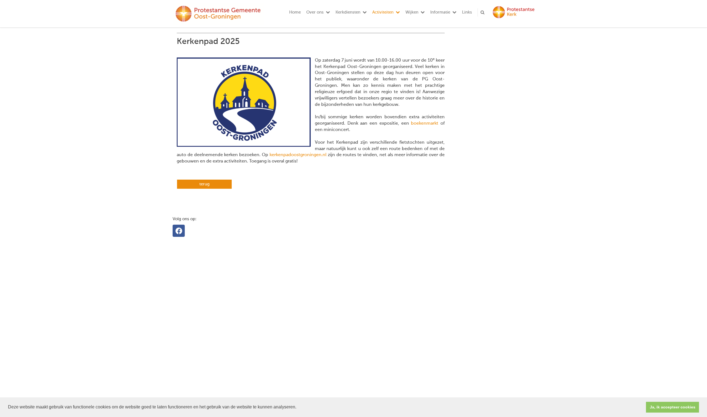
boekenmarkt (424, 123)
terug (204, 184)
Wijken (411, 12)
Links (467, 12)
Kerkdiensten (348, 12)
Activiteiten (383, 12)
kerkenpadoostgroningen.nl (299, 155)
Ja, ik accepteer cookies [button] (672, 407)
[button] (298, 407)
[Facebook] (179, 231)
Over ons (315, 12)
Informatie (440, 12)
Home (295, 12)
